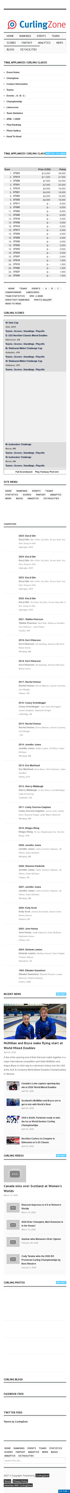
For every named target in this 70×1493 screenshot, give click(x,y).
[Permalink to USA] (13, 1119)
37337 (16, 256)
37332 (16, 245)
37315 (16, 188)
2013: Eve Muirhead (29, 765)
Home (10, 36)
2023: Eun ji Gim (27, 577)
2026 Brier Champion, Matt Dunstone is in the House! (42, 1223)
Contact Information (17, 84)
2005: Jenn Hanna (28, 928)
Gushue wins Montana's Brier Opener (41, 1239)
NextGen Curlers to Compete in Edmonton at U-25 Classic (38, 1140)
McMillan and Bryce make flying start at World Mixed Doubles (33, 1045)
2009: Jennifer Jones (30, 845)
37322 (16, 211)
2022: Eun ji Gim (27, 598)
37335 (16, 199)
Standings (29, 331)
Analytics (44, 42)
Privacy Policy (20, 1481)
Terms (7, 1481)
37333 (16, 249)
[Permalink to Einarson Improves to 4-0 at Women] (13, 1207)
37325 (16, 195)
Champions (13, 78)
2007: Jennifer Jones (30, 887)
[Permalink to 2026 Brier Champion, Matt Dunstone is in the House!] (13, 1224)
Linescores (12, 107)
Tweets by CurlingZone (16, 1421)
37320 (16, 207)
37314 (16, 226)
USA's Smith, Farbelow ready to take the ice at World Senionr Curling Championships (40, 1121)
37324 (16, 233)
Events (41, 36)
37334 (16, 252)
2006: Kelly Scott (28, 907)
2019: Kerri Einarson (30, 640)
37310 (16, 260)
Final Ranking (14, 124)
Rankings (25, 36)
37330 (16, 241)
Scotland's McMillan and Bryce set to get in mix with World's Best (41, 1102)
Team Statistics (15, 113)
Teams (56, 36)
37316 (16, 264)
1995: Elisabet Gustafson (32, 970)
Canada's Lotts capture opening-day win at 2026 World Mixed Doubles (40, 1085)
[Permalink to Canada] (13, 1085)
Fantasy (27, 42)
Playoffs (40, 331)
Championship (14, 101)
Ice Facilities (28, 49)
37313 (16, 176)
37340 (16, 214)
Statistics (11, 494)
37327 (16, 271)
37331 (16, 184)
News (59, 42)
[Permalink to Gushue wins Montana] (13, 1241)
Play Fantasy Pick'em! (47, 471)
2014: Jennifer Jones (30, 744)
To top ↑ (64, 1491)
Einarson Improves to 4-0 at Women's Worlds (41, 1206)
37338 (16, 222)
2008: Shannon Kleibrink (32, 866)
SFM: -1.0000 (13, 119)
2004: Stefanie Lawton (30, 949)
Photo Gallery (14, 130)
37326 (16, 268)
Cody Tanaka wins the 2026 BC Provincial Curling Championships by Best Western (41, 1259)
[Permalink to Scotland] (13, 1102)
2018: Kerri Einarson (30, 661)
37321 (16, 192)
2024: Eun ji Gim (27, 556)
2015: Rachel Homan (30, 723)
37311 (16, 203)
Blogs (10, 49)
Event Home (13, 72)
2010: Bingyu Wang (29, 828)
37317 (16, 230)
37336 (16, 275)
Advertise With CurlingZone (18, 1485)
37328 (16, 180)
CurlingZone (42, 1475)
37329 (16, 237)
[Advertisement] (35, 407)
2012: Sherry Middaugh (31, 786)
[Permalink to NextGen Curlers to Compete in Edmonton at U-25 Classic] (13, 1140)
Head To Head (14, 136)
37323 (16, 173)
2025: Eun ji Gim (27, 535)
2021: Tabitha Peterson (31, 619)
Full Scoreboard (23, 471)
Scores (11, 42)
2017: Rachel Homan (30, 681)
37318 (16, 218)
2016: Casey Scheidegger (32, 702)
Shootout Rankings (17, 299)
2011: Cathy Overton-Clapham (35, 807)
